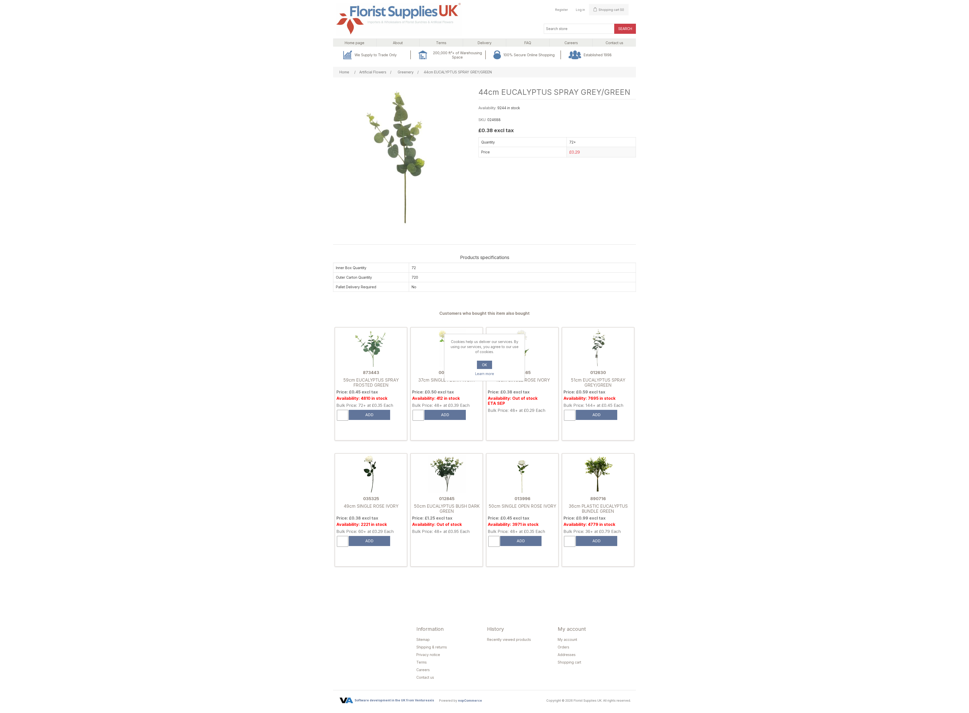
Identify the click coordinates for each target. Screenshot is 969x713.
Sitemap (423, 639)
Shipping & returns (431, 647)
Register (561, 10)
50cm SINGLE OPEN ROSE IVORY (522, 506)
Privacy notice (428, 654)
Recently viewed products (509, 639)
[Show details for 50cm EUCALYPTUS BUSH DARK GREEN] (447, 474)
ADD (369, 414)
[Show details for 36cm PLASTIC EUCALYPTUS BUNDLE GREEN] (598, 474)
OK (484, 365)
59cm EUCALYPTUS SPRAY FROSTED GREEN (371, 383)
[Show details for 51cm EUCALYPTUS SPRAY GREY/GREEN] (598, 348)
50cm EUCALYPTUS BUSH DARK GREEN (447, 509)
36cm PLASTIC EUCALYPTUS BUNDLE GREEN (598, 509)
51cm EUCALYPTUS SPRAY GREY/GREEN (598, 383)
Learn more (484, 374)
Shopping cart (569, 662)
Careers (423, 670)
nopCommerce (470, 700)
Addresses (567, 654)
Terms (421, 662)
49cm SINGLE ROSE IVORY (371, 506)
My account (567, 639)
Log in (580, 10)
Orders (563, 647)
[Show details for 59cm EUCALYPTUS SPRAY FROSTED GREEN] (371, 348)
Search (625, 28)
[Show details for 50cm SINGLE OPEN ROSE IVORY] (522, 474)
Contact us (425, 677)
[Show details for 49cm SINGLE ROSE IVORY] (371, 474)
